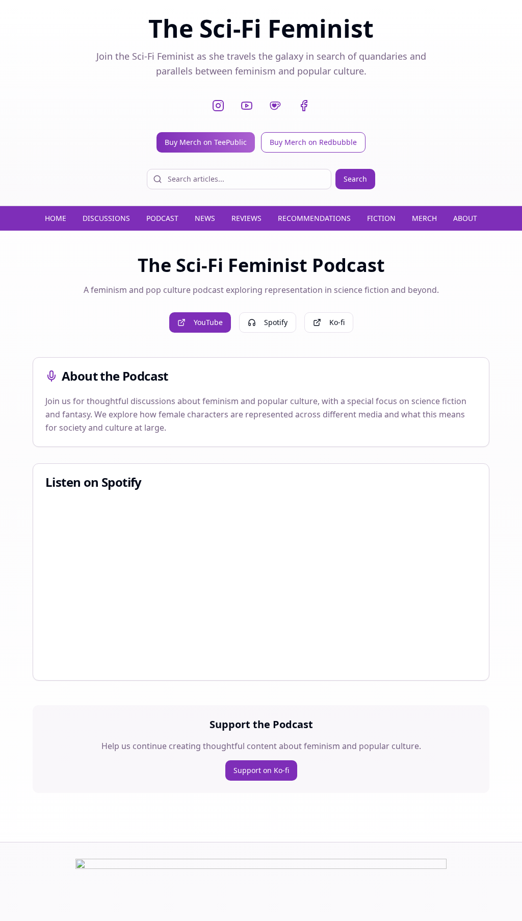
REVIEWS (246, 218)
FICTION (381, 218)
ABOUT (465, 218)
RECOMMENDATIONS (314, 218)
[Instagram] (218, 105)
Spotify (276, 322)
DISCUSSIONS (106, 218)
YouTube (208, 322)
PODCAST (162, 218)
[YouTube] (247, 105)
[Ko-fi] (275, 105)
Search (355, 179)
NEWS (205, 218)
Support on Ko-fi (261, 770)
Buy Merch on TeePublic (206, 142)
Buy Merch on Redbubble (313, 142)
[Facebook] (304, 105)
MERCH (424, 218)
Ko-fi (337, 322)
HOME (55, 218)
